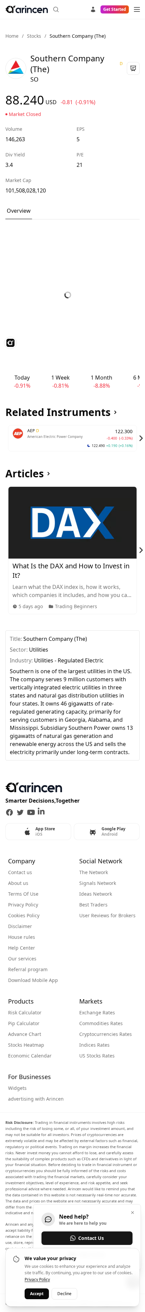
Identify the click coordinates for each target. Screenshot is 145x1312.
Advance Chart (24, 1034)
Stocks (34, 36)
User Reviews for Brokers (107, 915)
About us (18, 883)
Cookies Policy (23, 915)
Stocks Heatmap (26, 1045)
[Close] (132, 1213)
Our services (22, 958)
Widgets (17, 1088)
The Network (93, 872)
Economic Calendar (30, 1055)
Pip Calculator (23, 1023)
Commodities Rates (101, 1023)
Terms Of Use (23, 894)
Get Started (114, 9)
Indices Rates (94, 1045)
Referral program (28, 969)
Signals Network (97, 883)
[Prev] (4, 438)
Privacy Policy (23, 904)
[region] (72, 438)
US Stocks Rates (97, 1055)
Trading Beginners (76, 606)
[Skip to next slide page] (141, 438)
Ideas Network (95, 894)
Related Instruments (58, 412)
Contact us (20, 872)
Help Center (21, 948)
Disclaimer (20, 926)
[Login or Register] (93, 8)
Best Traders (93, 904)
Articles (24, 474)
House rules (21, 937)
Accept (37, 1293)
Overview (19, 210)
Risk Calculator (24, 1012)
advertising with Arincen (36, 1099)
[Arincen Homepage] (26, 9)
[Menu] (137, 9)
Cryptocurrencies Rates (105, 1034)
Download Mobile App (33, 980)
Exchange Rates (97, 1012)
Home (12, 36)
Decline (64, 1293)
